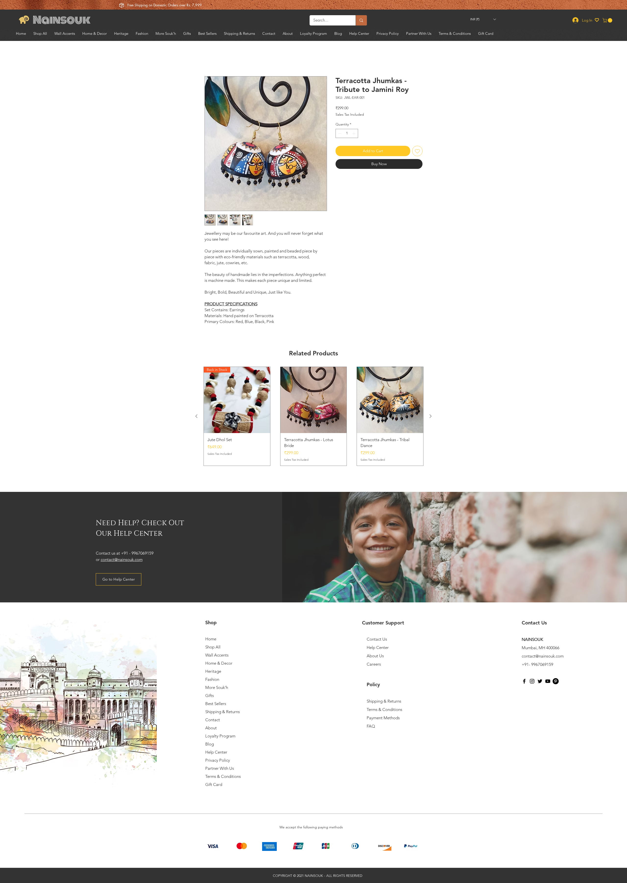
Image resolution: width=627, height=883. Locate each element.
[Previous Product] (196, 416)
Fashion (212, 679)
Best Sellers (215, 703)
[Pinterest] (556, 681)
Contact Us (377, 639)
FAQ (371, 726)
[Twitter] (540, 681)
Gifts (209, 695)
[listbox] (483, 19)
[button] (483, 19)
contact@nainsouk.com (122, 559)
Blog (209, 744)
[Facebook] (524, 681)
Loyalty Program (220, 736)
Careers (374, 664)
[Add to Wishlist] (417, 151)
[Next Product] (431, 416)
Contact (212, 719)
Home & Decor (218, 663)
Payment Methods (384, 717)
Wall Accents (217, 655)
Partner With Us (219, 768)
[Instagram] (532, 681)
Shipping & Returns (222, 711)
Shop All (212, 647)
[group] (313, 416)
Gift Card (213, 784)
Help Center (216, 752)
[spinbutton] (346, 133)
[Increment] (354, 133)
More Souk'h (216, 687)
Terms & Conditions (223, 776)
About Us (375, 655)
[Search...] (361, 20)
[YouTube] (548, 681)
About (211, 727)
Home (210, 58)
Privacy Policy (217, 760)
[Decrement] (339, 133)
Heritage (213, 671)
